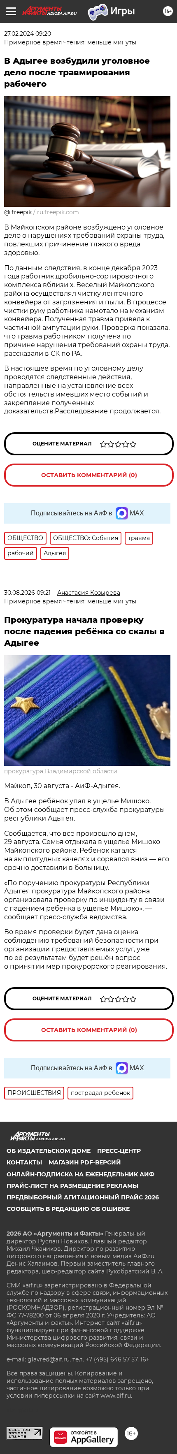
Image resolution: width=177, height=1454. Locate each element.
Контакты (24, 1162)
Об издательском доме (49, 1151)
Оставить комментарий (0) (89, 475)
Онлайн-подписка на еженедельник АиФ (80, 1174)
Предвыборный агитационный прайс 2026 (83, 1197)
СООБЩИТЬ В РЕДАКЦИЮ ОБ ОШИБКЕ (68, 1209)
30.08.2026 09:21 (27, 592)
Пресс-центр (119, 1151)
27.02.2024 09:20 (27, 33)
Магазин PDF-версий (85, 1162)
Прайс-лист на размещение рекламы (72, 1186)
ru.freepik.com (58, 212)
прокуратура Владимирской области (60, 771)
